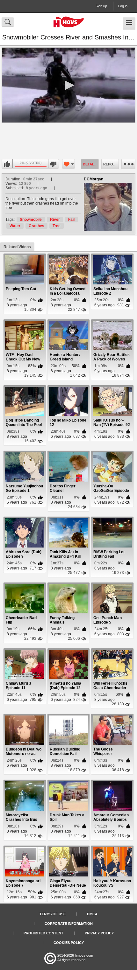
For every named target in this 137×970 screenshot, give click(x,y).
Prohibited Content (43, 933)
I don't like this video (53, 164)
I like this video (7, 164)
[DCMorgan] (108, 207)
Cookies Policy (69, 943)
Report (110, 164)
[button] (68, 85)
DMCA (92, 914)
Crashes (36, 226)
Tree (57, 226)
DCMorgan (93, 179)
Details (90, 164)
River (55, 219)
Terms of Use (53, 914)
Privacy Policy (99, 933)
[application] (68, 85)
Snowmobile (31, 219)
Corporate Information (69, 923)
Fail (71, 219)
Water (15, 226)
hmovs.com (84, 955)
